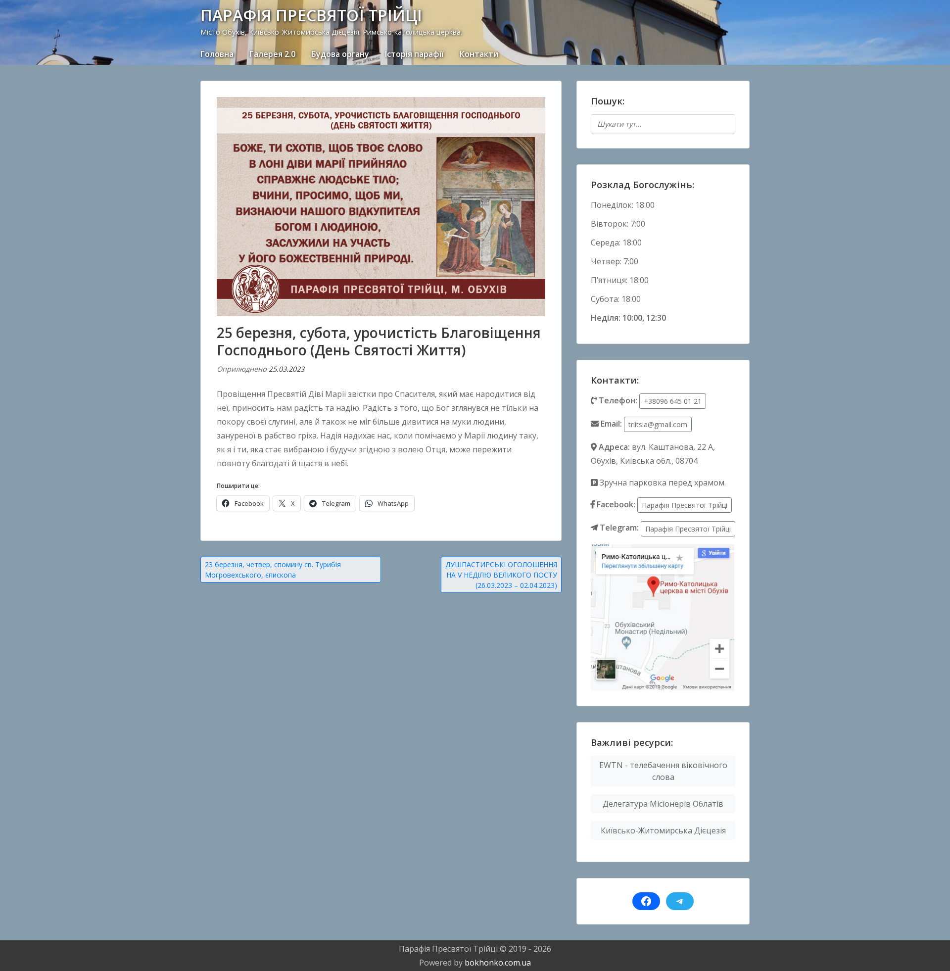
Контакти (479, 54)
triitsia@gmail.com (657, 424)
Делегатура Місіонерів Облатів (663, 803)
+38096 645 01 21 (673, 401)
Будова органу (340, 54)
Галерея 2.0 (272, 54)
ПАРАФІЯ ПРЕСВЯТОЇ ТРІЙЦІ (311, 15)
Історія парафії (414, 54)
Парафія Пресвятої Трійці (684, 505)
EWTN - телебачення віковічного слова (663, 771)
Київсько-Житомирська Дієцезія (663, 830)
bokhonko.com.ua (498, 962)
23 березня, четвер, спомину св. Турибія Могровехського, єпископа (273, 570)
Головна (217, 54)
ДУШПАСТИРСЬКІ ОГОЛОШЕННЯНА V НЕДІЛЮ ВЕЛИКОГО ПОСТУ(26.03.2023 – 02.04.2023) (501, 575)
